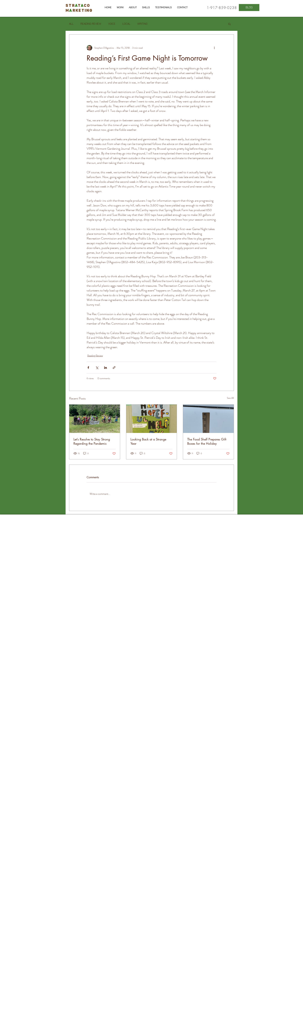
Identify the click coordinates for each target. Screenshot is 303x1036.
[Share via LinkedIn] (105, 367)
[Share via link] (114, 367)
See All (230, 398)
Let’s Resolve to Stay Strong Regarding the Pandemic (91, 441)
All (71, 23)
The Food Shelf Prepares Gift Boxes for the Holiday (206, 441)
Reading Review (90, 23)
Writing (142, 23)
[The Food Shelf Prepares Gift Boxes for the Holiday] (208, 419)
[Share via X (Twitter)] (97, 367)
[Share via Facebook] (88, 367)
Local (126, 23)
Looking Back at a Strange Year (148, 441)
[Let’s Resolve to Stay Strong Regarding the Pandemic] (94, 419)
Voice (111, 23)
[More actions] (214, 48)
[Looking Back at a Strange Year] (151, 419)
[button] (229, 23)
